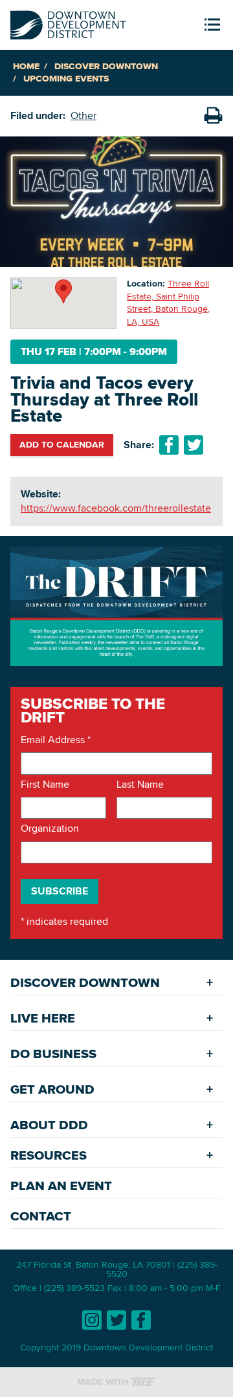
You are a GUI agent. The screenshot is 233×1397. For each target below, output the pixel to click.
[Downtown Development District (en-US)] (68, 22)
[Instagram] (92, 1320)
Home (26, 66)
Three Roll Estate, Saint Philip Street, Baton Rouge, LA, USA (168, 302)
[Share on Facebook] (169, 445)
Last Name (140, 784)
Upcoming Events (66, 78)
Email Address (56, 740)
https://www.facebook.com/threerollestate (116, 508)
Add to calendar (61, 444)
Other (83, 115)
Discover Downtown (106, 66)
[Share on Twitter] (193, 445)
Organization (50, 828)
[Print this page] (213, 115)
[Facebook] (141, 1320)
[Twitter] (116, 1320)
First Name (45, 784)
